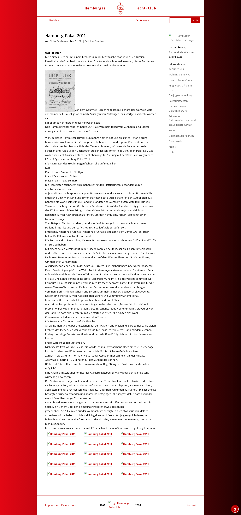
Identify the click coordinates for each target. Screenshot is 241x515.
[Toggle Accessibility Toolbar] (235, 509)
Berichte (89, 41)
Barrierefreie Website (181, 52)
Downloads (175, 141)
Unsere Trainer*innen (181, 80)
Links (172, 152)
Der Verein (141, 20)
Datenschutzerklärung (181, 135)
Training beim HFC (179, 74)
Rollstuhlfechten (178, 101)
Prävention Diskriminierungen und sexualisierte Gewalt (182, 120)
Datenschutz (68, 505)
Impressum (52, 505)
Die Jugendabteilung (180, 95)
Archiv (172, 146)
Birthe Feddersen (59, 41)
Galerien (99, 41)
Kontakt (173, 130)
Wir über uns (176, 69)
